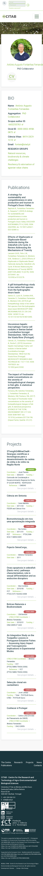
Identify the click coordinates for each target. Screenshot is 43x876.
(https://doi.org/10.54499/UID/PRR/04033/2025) (27, 854)
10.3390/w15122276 (16, 277)
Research (18, 762)
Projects (29, 762)
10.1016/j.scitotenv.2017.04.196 (20, 417)
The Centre (6, 762)
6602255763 (14, 124)
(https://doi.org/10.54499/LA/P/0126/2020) (13, 848)
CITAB (9, 16)
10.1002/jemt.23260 (16, 367)
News (39, 762)
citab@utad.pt (8, 800)
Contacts (38, 765)
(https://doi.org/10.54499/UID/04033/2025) (13, 846)
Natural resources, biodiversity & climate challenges (18, 156)
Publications (6, 765)
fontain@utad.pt (22, 144)
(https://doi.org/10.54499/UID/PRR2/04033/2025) (15, 858)
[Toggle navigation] (37, 16)
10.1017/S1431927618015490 (20, 317)
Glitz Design (24, 868)
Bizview (12, 868)
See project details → (26, 488)
